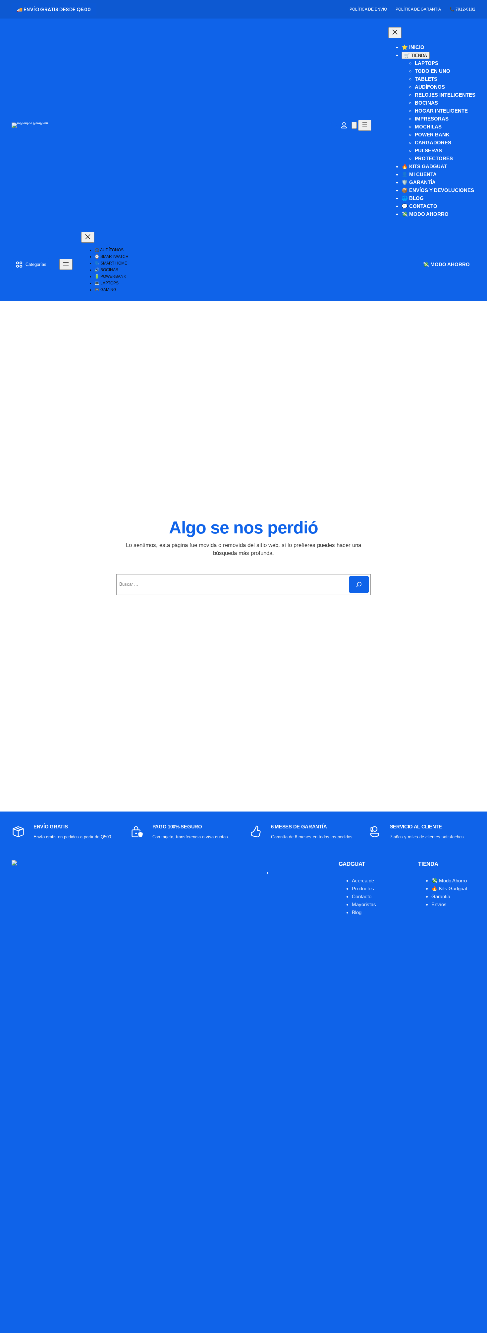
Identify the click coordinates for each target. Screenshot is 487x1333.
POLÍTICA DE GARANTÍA (418, 9)
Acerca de (363, 880)
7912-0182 (465, 9)
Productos (363, 888)
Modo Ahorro (453, 880)
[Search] (359, 584)
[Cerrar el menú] (395, 32)
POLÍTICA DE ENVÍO (368, 9)
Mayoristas (364, 904)
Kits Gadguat (453, 888)
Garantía (440, 896)
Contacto (361, 896)
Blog (356, 912)
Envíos (439, 904)
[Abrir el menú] (364, 125)
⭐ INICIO (413, 47)
